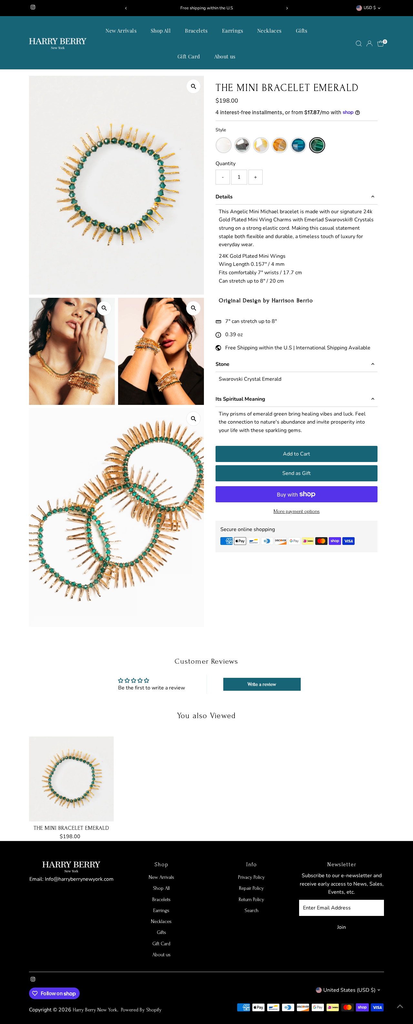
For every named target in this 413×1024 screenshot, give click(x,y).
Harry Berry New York (95, 1010)
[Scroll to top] (400, 1006)
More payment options (297, 511)
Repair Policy (251, 888)
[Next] (286, 8)
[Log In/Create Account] (369, 43)
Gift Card (188, 56)
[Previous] (126, 8)
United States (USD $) (349, 990)
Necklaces (269, 30)
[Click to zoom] (193, 86)
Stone (222, 364)
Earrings (232, 30)
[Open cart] (380, 43)
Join (341, 927)
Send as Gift (296, 473)
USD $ (370, 8)
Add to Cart (296, 453)
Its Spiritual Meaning (240, 399)
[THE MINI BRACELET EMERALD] (71, 779)
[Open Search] (359, 43)
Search (251, 910)
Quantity (226, 163)
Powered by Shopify (141, 1010)
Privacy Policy (251, 877)
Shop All (161, 30)
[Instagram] (33, 8)
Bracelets (196, 30)
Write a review (261, 684)
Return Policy (251, 899)
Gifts (301, 30)
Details (224, 196)
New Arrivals (121, 30)
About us (225, 56)
